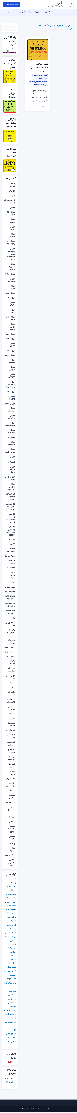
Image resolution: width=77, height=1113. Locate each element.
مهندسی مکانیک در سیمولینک (11, 829)
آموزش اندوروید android (12, 267)
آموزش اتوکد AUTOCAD (10, 242)
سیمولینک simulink (40, 84)
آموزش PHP (10, 391)
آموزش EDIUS (9, 293)
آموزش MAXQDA (11, 376)
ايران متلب (65, 3)
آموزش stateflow (11, 443)
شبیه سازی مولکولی (11, 765)
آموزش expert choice (10, 318)
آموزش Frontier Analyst (12, 327)
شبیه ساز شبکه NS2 (11, 758)
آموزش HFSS (10, 339)
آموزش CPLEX (12, 287)
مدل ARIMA (10, 802)
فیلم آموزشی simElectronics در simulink (39, 67)
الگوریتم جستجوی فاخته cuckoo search (10, 518)
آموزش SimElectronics (39, 75)
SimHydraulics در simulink (10, 605)
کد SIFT (12, 790)
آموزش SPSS (10, 437)
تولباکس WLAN (12, 662)
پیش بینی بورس (11, 641)
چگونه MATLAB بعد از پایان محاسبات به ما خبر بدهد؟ (10, 890)
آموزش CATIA (10, 274)
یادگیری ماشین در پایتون (11, 862)
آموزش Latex (10, 355)
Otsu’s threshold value (11, 575)
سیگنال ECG (10, 718)
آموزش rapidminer (11, 409)
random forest (10, 587)
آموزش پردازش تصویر (9, 450)
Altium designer (12, 185)
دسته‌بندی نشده (11, 708)
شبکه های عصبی (11, 751)
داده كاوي (11, 683)
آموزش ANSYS (12, 228)
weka (13, 618)
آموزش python (10, 403)
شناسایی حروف (12, 772)
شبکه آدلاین (10, 730)
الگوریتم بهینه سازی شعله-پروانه (10, 507)
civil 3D (12, 544)
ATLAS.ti (12, 191)
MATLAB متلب (42, 78)
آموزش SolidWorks (11, 431)
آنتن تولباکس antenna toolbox (10, 497)
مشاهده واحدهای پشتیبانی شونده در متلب (12, 999)
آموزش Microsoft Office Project (10, 384)
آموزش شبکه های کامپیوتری (10, 459)
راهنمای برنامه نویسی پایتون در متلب (10, 1014)
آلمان (13, 195)
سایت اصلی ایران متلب (11, 4)
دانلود (13, 687)
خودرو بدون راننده (10, 677)
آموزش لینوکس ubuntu (12, 469)
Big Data (12, 539)
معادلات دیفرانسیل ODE (11, 810)
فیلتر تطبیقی (10, 778)
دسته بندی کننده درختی (10, 700)
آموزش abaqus (12, 220)
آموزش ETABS (12, 311)
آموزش (12, 207)
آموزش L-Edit (10, 350)
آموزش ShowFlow (11, 417)
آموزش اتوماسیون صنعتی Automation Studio (11, 254)
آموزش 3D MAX (11, 213)
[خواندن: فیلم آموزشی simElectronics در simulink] (37, 50)
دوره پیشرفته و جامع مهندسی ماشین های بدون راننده (10, 1030)
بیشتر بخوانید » (43, 106)
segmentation (10, 591)
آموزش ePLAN (12, 304)
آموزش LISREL (12, 361)
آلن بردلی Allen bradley (9, 201)
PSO (13, 582)
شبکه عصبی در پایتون (10, 743)
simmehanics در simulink (10, 612)
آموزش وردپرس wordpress (11, 487)
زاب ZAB (12, 713)
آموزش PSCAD (12, 398)
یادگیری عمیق (10, 855)
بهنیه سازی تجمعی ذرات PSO (10, 633)
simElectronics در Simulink (38, 81)
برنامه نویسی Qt (10, 624)
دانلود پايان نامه (11, 693)
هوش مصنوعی (12, 849)
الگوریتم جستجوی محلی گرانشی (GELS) (10, 530)
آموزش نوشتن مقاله (10, 478)
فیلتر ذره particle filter (10, 784)
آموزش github (10, 334)
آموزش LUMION (12, 368)
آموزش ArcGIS (12, 235)
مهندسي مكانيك (12, 837)
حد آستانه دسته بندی (11, 669)
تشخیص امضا (10, 647)
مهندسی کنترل (9, 821)
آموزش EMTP (10, 297)
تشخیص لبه (10, 656)
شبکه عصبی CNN (10, 736)
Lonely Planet (10, 556)
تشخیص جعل (10, 651)
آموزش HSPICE (12, 345)
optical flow (11, 567)
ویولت (12, 843)
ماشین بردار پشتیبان (10, 796)
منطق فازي (11, 817)
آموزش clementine (11, 280)
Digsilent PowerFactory (10, 550)
